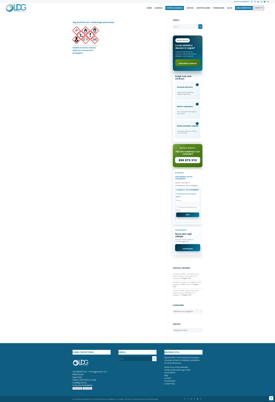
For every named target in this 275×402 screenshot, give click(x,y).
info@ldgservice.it (80, 383)
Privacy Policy (77, 388)
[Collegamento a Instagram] (268, 1)
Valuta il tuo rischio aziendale (176, 367)
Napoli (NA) (77, 377)
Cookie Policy (87, 388)
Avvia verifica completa (188, 63)
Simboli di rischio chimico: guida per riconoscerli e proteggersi (84, 50)
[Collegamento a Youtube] (264, 1)
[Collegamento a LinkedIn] (258, 1)
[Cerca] (267, 8)
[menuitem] (149, 8)
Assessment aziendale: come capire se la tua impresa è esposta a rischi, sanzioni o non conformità (186, 276)
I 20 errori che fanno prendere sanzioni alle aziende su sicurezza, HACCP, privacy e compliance (186, 292)
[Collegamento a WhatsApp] (251, 1)
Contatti (167, 378)
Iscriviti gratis (188, 249)
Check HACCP (169, 372)
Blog (166, 375)
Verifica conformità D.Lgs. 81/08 (177, 370)
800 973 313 (188, 160)
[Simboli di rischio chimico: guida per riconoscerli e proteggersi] (86, 35)
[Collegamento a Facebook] (255, 1)
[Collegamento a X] (261, 1)
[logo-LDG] (16, 8)
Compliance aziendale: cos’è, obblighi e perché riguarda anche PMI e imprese (187, 283)
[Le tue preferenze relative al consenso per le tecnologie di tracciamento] (271, 398)
